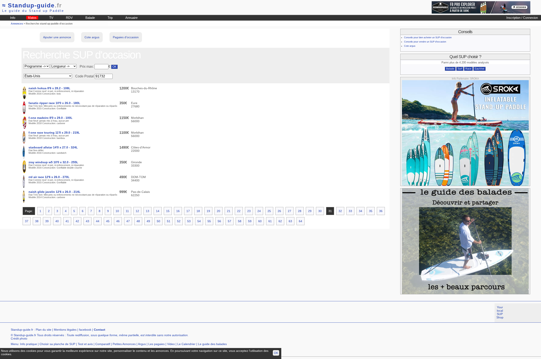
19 (208, 211)
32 (340, 211)
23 (249, 211)
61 (270, 221)
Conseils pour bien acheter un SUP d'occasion (428, 37)
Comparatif (102, 344)
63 (290, 221)
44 (97, 221)
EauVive (479, 68)
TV (51, 17)
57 (229, 221)
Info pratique (28, 344)
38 (36, 221)
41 (67, 221)
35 (370, 211)
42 (77, 221)
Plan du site (43, 329)
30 (320, 211)
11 (127, 211)
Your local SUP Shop (499, 312)
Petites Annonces (124, 344)
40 (57, 221)
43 (87, 221)
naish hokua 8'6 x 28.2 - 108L (49, 88)
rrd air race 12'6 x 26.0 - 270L (49, 177)
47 (128, 221)
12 (137, 211)
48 (138, 221)
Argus (142, 344)
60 (260, 221)
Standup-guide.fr (22, 329)
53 (189, 221)
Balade (90, 17)
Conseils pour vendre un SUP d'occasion (425, 41)
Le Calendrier (186, 344)
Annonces (17, 23)
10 (117, 211)
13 (147, 211)
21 (228, 211)
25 (269, 211)
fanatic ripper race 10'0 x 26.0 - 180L (54, 103)
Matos (32, 17)
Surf (460, 68)
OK (276, 353)
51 (168, 221)
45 (107, 221)
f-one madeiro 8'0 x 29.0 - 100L (50, 117)
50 (158, 221)
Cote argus (92, 37)
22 (238, 211)
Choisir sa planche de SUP (57, 344)
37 (26, 221)
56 (219, 221)
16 (178, 211)
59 (249, 221)
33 (350, 211)
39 (47, 221)
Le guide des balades (212, 344)
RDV (69, 17)
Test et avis (85, 344)
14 (157, 211)
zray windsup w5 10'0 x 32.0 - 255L (53, 162)
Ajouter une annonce (57, 37)
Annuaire (131, 17)
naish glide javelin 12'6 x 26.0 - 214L (55, 191)
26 (279, 211)
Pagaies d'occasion (126, 37)
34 (360, 211)
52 (178, 221)
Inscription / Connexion (522, 17)
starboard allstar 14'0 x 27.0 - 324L (53, 147)
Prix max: (87, 66)
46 (118, 221)
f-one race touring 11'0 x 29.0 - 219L (54, 132)
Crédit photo (19, 338)
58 (239, 221)
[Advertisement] (77, 312)
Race (468, 68)
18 (198, 211)
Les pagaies (156, 344)
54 (199, 221)
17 (188, 211)
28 (299, 211)
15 (167, 211)
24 (259, 211)
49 (148, 221)
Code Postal (84, 76)
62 (280, 221)
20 (218, 211)
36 (381, 211)
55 (209, 221)
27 (289, 211)
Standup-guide (32, 5)
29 (309, 211)
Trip (110, 17)
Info (12, 17)
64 (300, 221)
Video (171, 344)
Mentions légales (65, 329)
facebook (85, 329)
